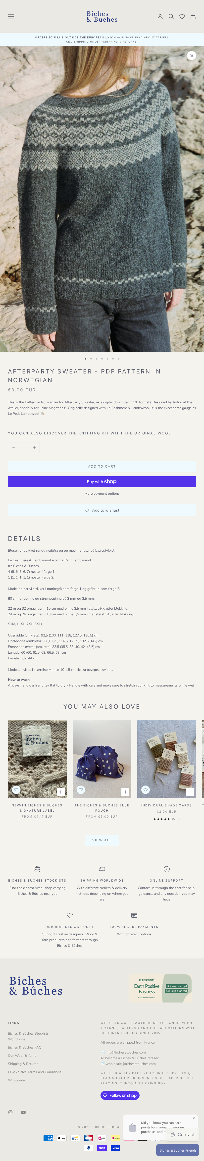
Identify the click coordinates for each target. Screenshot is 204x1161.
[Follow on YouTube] (23, 1112)
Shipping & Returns (23, 1063)
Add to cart (102, 466)
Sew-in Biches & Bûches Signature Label (37, 807)
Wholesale (16, 1080)
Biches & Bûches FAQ (25, 1047)
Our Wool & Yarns (22, 1055)
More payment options (102, 493)
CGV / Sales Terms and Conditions (34, 1072)
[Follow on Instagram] (10, 1112)
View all (102, 840)
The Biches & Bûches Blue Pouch (102, 807)
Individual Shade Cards (166, 805)
